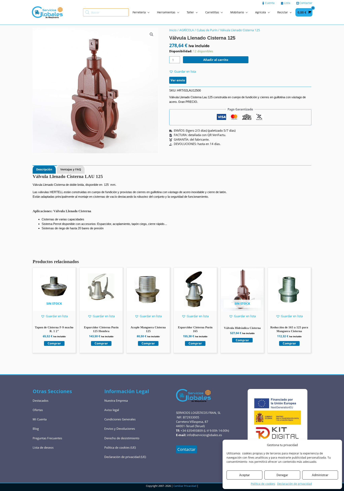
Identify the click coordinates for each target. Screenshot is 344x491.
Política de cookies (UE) (120, 447)
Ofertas (38, 410)
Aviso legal (111, 410)
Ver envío (178, 80)
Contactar (186, 449)
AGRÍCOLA (186, 30)
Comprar (54, 343)
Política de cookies (263, 484)
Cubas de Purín (207, 30)
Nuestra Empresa (116, 401)
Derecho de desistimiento (121, 438)
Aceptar (244, 475)
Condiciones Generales (120, 419)
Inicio (173, 30)
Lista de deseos (43, 447)
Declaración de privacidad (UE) (125, 457)
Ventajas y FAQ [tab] (70, 169)
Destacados (40, 401)
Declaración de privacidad (294, 484)
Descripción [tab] (44, 169)
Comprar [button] (101, 343)
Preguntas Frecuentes (47, 438)
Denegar (282, 475)
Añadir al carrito (215, 60)
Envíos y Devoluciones (119, 429)
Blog (36, 429)
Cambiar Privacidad (184, 486)
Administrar (320, 475)
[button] (151, 34)
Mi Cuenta (40, 419)
